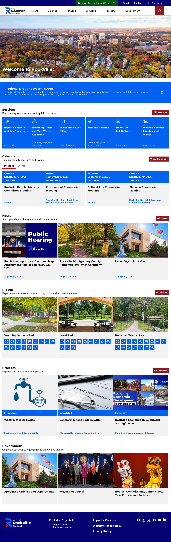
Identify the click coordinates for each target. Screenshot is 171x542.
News (34, 11)
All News (162, 218)
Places (72, 11)
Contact (138, 3)
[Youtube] (159, 520)
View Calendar (158, 159)
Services (91, 11)
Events (21, 166)
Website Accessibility (107, 525)
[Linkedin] (164, 519)
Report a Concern (104, 520)
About (126, 3)
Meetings (9, 166)
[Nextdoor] (154, 520)
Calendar (53, 11)
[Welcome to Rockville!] (85, 46)
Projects (111, 11)
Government (132, 11)
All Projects (160, 370)
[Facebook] (138, 520)
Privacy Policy (102, 531)
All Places (161, 292)
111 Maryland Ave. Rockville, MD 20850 (60, 526)
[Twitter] (148, 520)
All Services (160, 112)
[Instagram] (143, 520)
